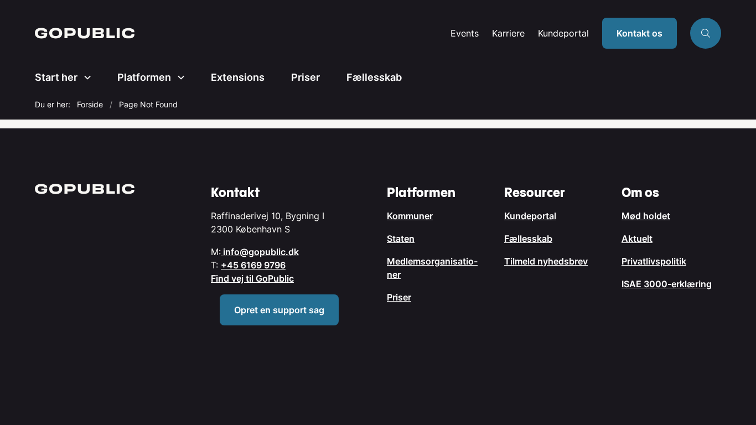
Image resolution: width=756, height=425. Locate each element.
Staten (401, 238)
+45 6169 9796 (253, 265)
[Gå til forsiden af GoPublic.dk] (239, 33)
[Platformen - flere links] (177, 77)
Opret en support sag (279, 309)
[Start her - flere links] (84, 77)
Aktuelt (637, 238)
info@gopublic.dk (260, 251)
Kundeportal (563, 33)
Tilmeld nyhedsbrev (546, 261)
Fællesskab (374, 77)
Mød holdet (646, 215)
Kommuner (410, 215)
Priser (305, 77)
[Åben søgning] (705, 33)
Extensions (238, 77)
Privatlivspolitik (654, 261)
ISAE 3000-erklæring (667, 283)
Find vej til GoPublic (252, 278)
